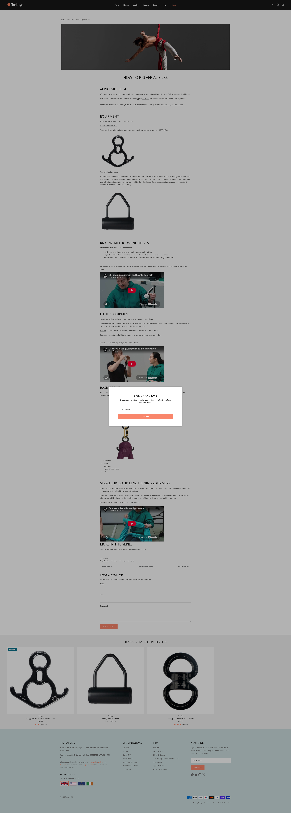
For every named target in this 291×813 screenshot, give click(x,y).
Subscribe (145, 416)
